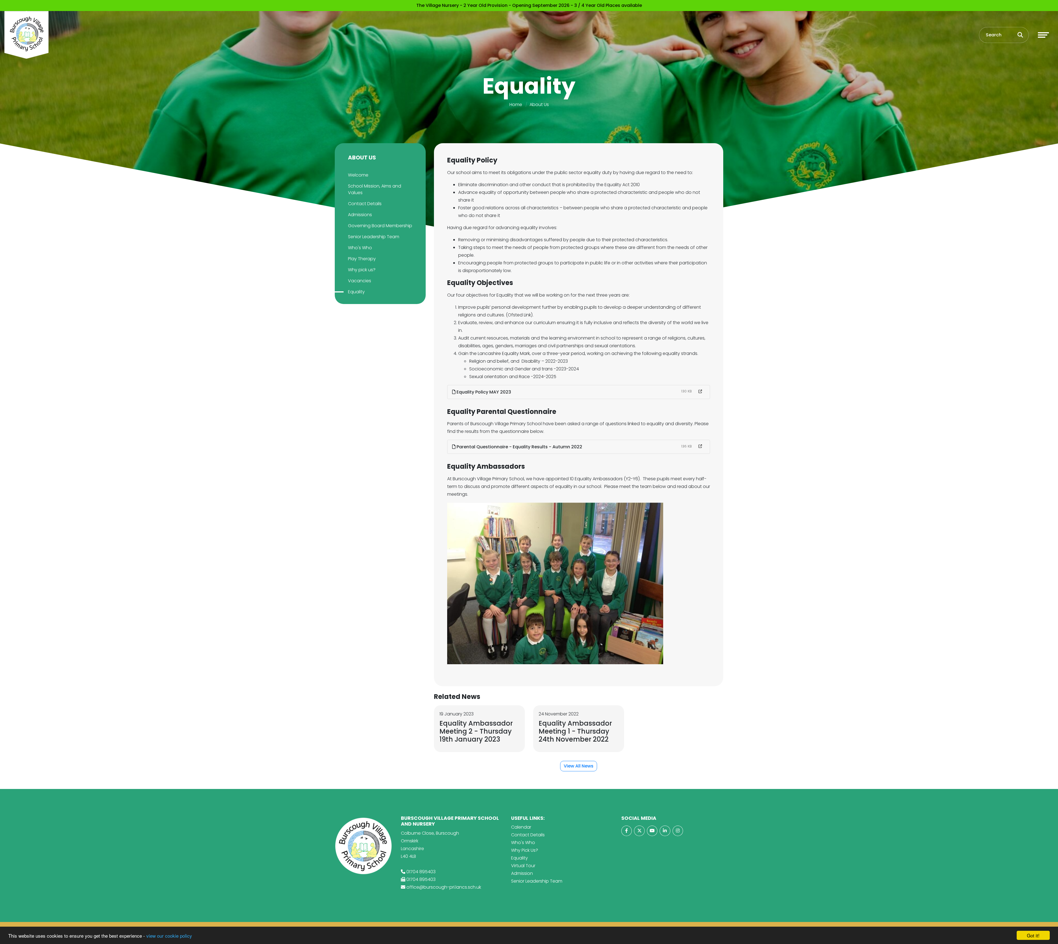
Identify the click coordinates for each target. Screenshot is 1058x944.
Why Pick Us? (524, 850)
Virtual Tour (523, 865)
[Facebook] (626, 831)
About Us (539, 104)
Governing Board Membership (380, 226)
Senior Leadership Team (373, 237)
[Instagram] (678, 831)
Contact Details (365, 203)
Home (515, 104)
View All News (578, 766)
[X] (639, 831)
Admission (522, 873)
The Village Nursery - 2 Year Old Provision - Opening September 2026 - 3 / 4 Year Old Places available (529, 5)
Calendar (521, 827)
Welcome (358, 175)
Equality (356, 292)
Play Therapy (362, 259)
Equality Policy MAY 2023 (483, 392)
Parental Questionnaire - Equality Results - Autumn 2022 (518, 447)
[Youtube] (652, 831)
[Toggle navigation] (1043, 35)
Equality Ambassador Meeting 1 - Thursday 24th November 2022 (575, 731)
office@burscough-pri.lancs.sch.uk (443, 887)
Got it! (1033, 935)
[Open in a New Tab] (700, 391)
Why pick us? (362, 270)
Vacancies (359, 281)
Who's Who (360, 248)
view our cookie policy (169, 935)
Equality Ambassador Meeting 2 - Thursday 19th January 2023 (476, 731)
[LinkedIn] (665, 831)
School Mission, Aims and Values (374, 189)
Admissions (360, 214)
